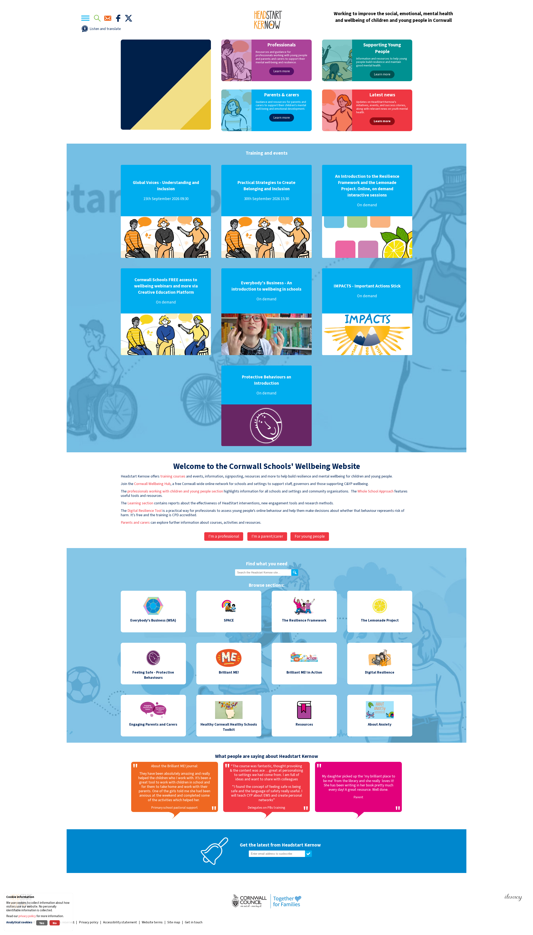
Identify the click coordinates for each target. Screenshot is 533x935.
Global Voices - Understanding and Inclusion (166, 190)
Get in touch (193, 922)
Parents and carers (135, 522)
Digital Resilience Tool (144, 510)
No (55, 923)
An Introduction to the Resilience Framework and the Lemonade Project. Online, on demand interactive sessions (367, 190)
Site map (173, 922)
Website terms (152, 922)
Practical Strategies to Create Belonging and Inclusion (266, 190)
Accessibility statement (120, 922)
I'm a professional (223, 536)
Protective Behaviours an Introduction (266, 385)
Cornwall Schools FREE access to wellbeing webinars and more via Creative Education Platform (166, 291)
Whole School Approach (375, 491)
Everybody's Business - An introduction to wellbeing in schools (266, 291)
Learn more (281, 71)
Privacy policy (88, 922)
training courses (172, 476)
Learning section (140, 503)
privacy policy (27, 916)
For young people (310, 536)
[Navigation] (85, 19)
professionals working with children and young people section (175, 491)
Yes (41, 923)
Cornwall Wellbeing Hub (152, 483)
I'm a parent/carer (267, 536)
